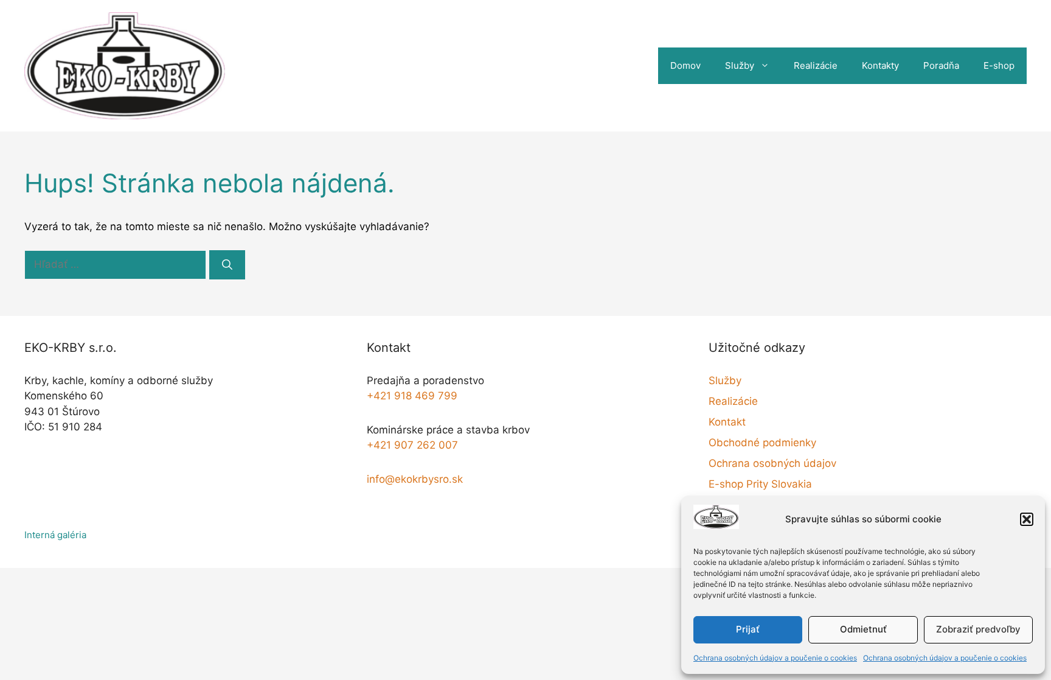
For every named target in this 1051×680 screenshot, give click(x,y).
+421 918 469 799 (412, 396)
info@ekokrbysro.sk (415, 479)
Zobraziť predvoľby (978, 629)
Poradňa (941, 65)
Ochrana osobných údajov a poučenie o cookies (775, 657)
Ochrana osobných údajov (772, 463)
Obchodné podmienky (762, 442)
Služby (739, 65)
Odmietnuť (863, 629)
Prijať (748, 629)
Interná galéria (55, 535)
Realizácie (816, 65)
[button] (1027, 519)
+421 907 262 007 (412, 445)
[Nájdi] (227, 264)
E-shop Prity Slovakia (760, 484)
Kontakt (727, 422)
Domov (685, 65)
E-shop (999, 65)
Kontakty (880, 65)
